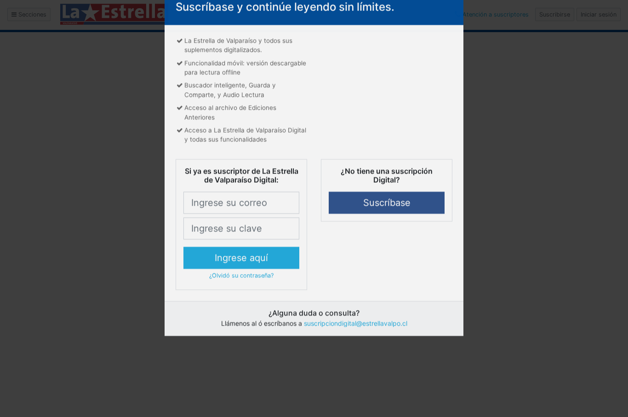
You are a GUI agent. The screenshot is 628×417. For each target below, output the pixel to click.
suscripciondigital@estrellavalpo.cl (355, 346)
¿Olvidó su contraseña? (241, 298)
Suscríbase (387, 225)
